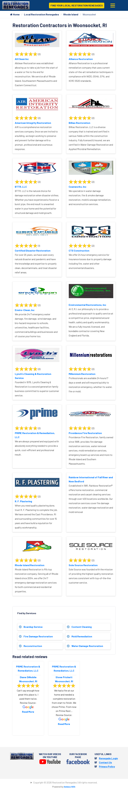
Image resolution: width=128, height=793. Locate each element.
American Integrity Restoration (33, 122)
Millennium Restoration (82, 373)
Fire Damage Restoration (38, 636)
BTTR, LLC (21, 186)
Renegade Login (108, 758)
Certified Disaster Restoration (32, 250)
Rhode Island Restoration (29, 565)
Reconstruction (33, 645)
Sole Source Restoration (83, 565)
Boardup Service (33, 626)
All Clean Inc (22, 58)
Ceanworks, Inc (77, 186)
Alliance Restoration (81, 58)
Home (16, 14)
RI (36, 681)
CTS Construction (79, 250)
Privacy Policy (107, 766)
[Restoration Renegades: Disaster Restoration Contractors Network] (16, 5)
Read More (28, 711)
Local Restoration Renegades (41, 14)
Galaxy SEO (69, 786)
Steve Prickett (64, 677)
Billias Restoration (79, 122)
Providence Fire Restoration (85, 432)
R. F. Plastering (23, 501)
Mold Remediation (81, 636)
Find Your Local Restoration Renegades (77, 5)
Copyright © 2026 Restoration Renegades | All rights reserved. (65, 782)
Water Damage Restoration (87, 645)
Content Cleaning (81, 626)
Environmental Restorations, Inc (87, 304)
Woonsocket (26, 681)
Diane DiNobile (28, 677)
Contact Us (105, 762)
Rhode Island (70, 14)
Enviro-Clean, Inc (24, 309)
